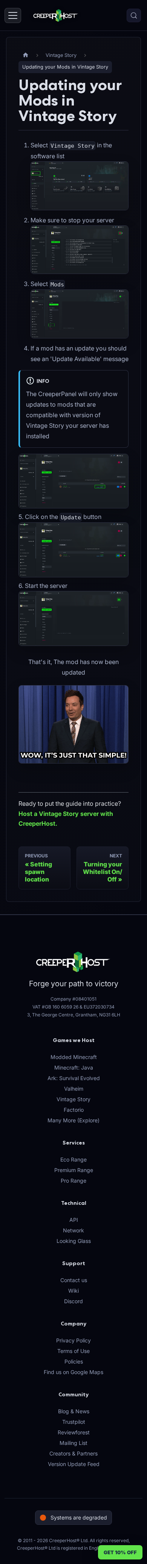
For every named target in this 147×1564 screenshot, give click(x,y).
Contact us (73, 1280)
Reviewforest (74, 1432)
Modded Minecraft (74, 1057)
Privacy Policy (73, 1340)
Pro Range (73, 1180)
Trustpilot (73, 1422)
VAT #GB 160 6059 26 (55, 1007)
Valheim (73, 1088)
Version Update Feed (74, 1464)
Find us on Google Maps (73, 1372)
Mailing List (73, 1443)
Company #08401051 (73, 999)
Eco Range (73, 1159)
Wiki (73, 1290)
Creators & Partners (73, 1453)
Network (73, 1230)
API (73, 1220)
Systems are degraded (79, 1517)
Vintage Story (73, 1099)
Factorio (74, 1109)
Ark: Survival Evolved (73, 1078)
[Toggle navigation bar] (13, 15)
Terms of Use (73, 1351)
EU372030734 (99, 1007)
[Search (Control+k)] (134, 15)
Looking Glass (74, 1241)
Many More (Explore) (73, 1120)
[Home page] (25, 55)
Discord (73, 1301)
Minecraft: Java (73, 1067)
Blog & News (73, 1411)
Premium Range (73, 1170)
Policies (73, 1361)
